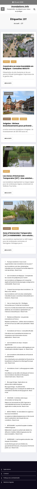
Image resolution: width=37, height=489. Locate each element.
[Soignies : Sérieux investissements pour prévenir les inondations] (18, 102)
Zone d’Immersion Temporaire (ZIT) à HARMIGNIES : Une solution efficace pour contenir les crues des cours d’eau (18, 234)
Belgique (6, 61)
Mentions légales (9, 482)
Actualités (6, 118)
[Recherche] (34, 9)
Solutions (23, 118)
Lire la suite (7, 83)
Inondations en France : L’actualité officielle (20, 331)
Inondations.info (20, 6)
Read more (18, 270)
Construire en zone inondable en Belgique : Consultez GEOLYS (18, 67)
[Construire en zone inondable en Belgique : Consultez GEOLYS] (18, 45)
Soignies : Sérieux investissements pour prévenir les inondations (17, 124)
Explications (7, 469)
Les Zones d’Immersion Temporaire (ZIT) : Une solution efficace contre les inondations (17, 177)
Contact (6, 473)
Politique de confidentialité (11, 478)
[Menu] (3, 9)
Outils (13, 61)
